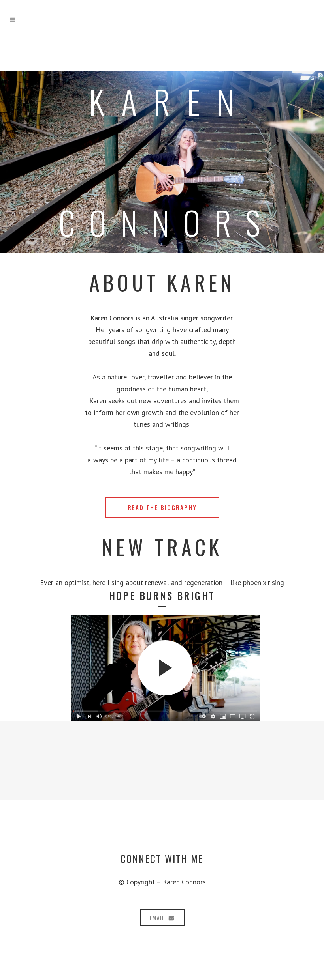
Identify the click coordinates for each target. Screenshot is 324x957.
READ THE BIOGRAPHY (162, 507)
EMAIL (157, 917)
